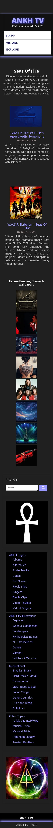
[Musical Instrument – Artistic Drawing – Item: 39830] (26, 443)
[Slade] (26, 398)
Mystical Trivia (21, 731)
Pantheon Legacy (24, 736)
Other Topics (17, 716)
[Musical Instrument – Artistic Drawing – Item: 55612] (26, 310)
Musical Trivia (21, 726)
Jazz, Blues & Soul (24, 686)
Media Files (20, 586)
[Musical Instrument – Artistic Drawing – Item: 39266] (26, 354)
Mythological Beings (25, 636)
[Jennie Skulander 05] (26, 332)
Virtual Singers (22, 608)
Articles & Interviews (25, 720)
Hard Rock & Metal (24, 675)
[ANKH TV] (27, 542)
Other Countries (23, 697)
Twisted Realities (23, 742)
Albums (17, 559)
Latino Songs (21, 692)
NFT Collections (23, 642)
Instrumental (20, 681)
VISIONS (12, 43)
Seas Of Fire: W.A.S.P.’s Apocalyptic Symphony (27, 134)
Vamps (17, 652)
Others (17, 647)
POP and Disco (22, 703)
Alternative (19, 565)
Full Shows (19, 581)
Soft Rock (19, 708)
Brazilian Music (22, 670)
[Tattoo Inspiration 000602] (26, 376)
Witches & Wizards (24, 658)
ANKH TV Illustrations (22, 616)
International (17, 666)
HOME (10, 36)
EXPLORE (12, 49)
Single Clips (20, 597)
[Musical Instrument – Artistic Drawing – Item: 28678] (26, 465)
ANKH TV (28, 20)
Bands (17, 575)
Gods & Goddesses (25, 625)
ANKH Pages (17, 555)
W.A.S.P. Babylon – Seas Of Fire (27, 226)
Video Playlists (22, 602)
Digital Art (19, 620)
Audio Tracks (21, 570)
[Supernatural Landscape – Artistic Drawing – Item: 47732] (26, 421)
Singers (17, 592)
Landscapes (20, 631)
